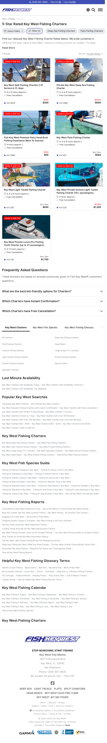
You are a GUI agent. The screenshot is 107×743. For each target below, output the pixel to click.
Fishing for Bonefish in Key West (16, 489)
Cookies (67, 714)
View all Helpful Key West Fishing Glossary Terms (39, 579)
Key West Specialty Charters (50, 450)
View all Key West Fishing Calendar (17, 610)
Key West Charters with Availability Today (21, 385)
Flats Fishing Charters (12, 344)
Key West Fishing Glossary (79, 327)
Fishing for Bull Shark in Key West (48, 489)
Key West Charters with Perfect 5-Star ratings (22, 412)
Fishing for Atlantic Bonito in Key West (52, 474)
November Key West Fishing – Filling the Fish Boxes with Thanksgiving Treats (36, 548)
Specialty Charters (10, 370)
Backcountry (30, 567)
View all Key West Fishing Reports (17, 552)
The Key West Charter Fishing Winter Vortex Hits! (73, 544)
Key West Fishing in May (13, 606)
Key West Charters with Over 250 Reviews (21, 419)
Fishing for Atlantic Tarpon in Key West (19, 478)
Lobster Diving (8, 579)
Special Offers (61, 363)
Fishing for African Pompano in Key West (20, 470)
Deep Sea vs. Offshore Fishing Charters (74, 571)
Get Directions (52, 667)
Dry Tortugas (8, 575)
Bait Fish (42, 567)
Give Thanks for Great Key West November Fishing (25, 536)
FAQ (51, 706)
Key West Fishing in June (37, 606)
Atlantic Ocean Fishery (12, 567)
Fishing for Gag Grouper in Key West (47, 493)
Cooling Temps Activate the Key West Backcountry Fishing (28, 528)
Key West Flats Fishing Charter (73, 137)
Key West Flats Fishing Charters (51, 443)
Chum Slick (29, 571)
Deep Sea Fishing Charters (67, 337)
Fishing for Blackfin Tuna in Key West (54, 481)
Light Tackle (43, 688)
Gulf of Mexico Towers (77, 575)
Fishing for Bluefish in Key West (85, 485)
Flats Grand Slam (56, 575)
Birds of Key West (72, 567)
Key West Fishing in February (15, 602)
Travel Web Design (53, 725)
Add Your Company (64, 706)
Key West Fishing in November (16, 598)
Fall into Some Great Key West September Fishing (24, 524)
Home (4, 19)
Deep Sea (26, 688)
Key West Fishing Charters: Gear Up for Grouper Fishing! (27, 532)
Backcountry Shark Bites (38, 516)
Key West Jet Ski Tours (53, 697)
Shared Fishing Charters (13, 363)
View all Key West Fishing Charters (72, 454)
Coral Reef (49, 571)
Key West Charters (16, 327)
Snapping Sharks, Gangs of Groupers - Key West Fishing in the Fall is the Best (36, 520)
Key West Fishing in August (14, 594)
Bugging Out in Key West (13, 516)
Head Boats (60, 344)
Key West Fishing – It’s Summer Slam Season (68, 512)
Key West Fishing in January (74, 598)
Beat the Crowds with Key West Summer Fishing (23, 512)
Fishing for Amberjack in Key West (17, 474)
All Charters (7, 337)
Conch (39, 571)
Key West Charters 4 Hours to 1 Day (18, 416)
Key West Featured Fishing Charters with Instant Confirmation (30, 408)
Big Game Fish (55, 567)
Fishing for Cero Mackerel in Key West (82, 489)
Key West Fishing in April (67, 602)
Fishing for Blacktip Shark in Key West (19, 485)
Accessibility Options (41, 710)
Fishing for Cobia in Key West (15, 493)
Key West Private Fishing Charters (54, 447)
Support (35, 706)
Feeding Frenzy (39, 575)
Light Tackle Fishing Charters (15, 357)
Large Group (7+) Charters (67, 350)
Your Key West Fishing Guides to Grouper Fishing (76, 532)
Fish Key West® (59, 718)
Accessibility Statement (64, 710)
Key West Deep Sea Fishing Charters (18, 443)
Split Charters (74, 688)
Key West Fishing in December (45, 598)
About (44, 706)
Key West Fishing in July (61, 606)
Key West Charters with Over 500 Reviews (62, 419)
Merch (43, 702)
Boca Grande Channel (12, 571)
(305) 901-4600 (57, 671)
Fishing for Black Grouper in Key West (19, 481)
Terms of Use (55, 714)
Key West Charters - (16, 424)
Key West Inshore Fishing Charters (80, 450)
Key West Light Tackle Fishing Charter (25, 189)
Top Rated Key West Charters (15, 404)
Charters (11, 19)
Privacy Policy (40, 714)
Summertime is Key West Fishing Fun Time (21, 509)
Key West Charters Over (76, 424)
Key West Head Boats (12, 454)
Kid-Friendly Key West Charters (45, 404)
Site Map (38, 725)
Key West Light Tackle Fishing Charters (19, 447)
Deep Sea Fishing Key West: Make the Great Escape (25, 544)
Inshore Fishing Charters (13, 350)
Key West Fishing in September (42, 594)
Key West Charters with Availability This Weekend (24, 388)
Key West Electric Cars (61, 693)
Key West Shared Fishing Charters (39, 454)
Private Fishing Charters (65, 357)
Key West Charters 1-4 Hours (59, 412)
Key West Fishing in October (71, 594)
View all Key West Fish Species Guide (82, 493)
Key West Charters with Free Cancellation (78, 408)
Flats (58, 688)
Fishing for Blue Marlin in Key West (53, 485)
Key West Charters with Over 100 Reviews (56, 416)
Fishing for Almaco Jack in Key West (57, 470)
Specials (52, 702)
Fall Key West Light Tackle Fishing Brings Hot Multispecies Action (31, 540)
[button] (52, 291)
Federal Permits (23, 575)
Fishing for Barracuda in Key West (54, 478)
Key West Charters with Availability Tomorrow (62, 385)
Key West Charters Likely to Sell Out (18, 428)
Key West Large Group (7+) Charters (18, 450)
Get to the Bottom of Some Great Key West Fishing (65, 509)
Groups (61, 702)
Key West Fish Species (45, 327)
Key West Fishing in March (42, 602)
